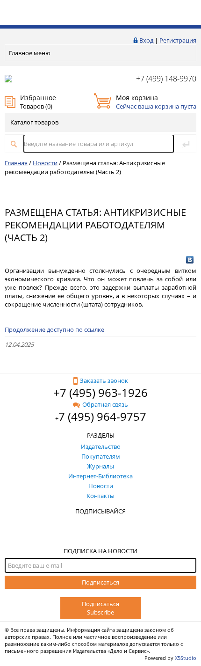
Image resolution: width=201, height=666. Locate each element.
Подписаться (100, 582)
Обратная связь (105, 404)
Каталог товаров (34, 122)
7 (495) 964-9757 (102, 416)
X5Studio (185, 657)
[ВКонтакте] (190, 260)
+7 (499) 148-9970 (166, 78)
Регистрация (177, 40)
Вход (146, 40)
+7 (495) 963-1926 (100, 392)
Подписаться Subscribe (100, 608)
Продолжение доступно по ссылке (54, 329)
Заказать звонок (104, 380)
